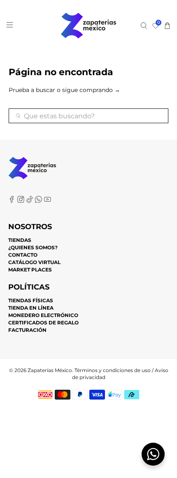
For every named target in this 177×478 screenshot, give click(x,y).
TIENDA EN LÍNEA (31, 308)
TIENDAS (19, 240)
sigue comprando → (91, 90)
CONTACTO (22, 255)
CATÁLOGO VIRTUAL (34, 262)
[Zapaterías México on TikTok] (29, 201)
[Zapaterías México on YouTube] (47, 201)
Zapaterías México (50, 370)
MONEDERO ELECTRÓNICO (43, 315)
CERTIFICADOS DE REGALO (43, 322)
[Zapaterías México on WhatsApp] (38, 201)
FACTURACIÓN (27, 330)
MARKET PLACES (30, 270)
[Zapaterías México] (88, 25)
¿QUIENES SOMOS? (33, 247)
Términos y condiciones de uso (113, 370)
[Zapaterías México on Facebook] (11, 201)
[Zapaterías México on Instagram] (20, 201)
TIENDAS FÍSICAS (30, 300)
